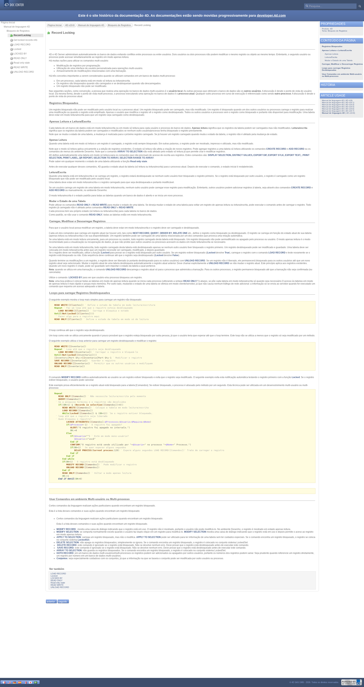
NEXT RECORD (141, 233)
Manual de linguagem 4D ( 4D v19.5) (338, 107)
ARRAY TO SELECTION (130, 151)
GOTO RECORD (65, 553)
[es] (20, 682)
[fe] (25, 682)
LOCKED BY (20, 53)
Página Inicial (8, 22)
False (175, 255)
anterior (51, 601)
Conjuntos (61, 558)
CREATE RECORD (276, 149)
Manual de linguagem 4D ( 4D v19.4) (338, 105)
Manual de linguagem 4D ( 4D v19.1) (338, 102)
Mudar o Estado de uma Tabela (338, 60)
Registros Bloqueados (332, 46)
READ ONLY (20, 58)
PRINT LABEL (70, 157)
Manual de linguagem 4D (17, 26)
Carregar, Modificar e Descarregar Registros (342, 64)
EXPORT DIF (260, 155)
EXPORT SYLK (276, 155)
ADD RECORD (296, 149)
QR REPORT (85, 157)
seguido (62, 601)
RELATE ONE (180, 233)
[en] (9, 682)
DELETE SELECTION (67, 542)
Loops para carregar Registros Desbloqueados (336, 69)
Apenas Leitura (331, 54)
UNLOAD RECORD (24, 72)
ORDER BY (166, 233)
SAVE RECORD (65, 547)
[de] (14, 682)
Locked (17, 49)
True (227, 252)
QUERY (155, 233)
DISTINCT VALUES (242, 155)
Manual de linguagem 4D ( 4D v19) (337, 100)
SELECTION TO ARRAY (105, 157)
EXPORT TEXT (292, 155)
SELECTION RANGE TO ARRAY (137, 157)
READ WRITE (21, 67)
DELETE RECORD (67, 545)
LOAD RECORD (22, 44)
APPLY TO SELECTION (68, 537)
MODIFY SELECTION (67, 532)
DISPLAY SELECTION (219, 155)
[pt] (36, 682)
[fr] (4, 682)
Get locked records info (25, 40)
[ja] (30, 682)
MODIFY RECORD (71, 377)
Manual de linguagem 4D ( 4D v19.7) (338, 111)
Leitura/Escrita (331, 57)
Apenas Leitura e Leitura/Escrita (337, 50)
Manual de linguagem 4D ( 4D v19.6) (338, 109)
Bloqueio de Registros (18, 31)
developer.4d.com (271, 15)
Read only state (22, 62)
